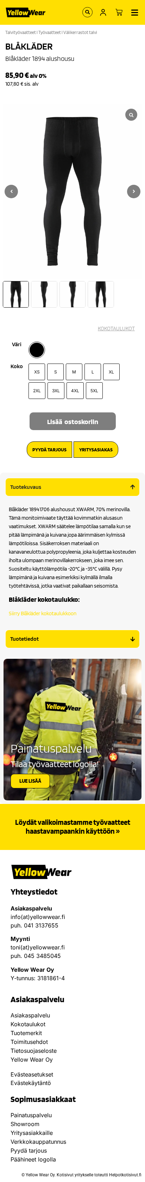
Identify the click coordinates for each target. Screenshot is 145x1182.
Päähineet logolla (33, 1159)
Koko (17, 366)
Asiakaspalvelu (30, 1015)
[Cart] (119, 12)
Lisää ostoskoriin (72, 421)
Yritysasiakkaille (32, 1132)
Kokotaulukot (28, 1024)
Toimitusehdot (29, 1041)
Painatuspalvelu (31, 1115)
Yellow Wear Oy (32, 1059)
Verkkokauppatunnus (38, 1141)
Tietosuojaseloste (34, 1050)
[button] (133, 191)
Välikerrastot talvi (80, 32)
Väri (16, 344)
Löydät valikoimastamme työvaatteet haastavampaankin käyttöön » (72, 826)
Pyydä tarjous (29, 1150)
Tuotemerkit (26, 1033)
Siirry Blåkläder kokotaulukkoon (42, 613)
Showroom (25, 1123)
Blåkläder (29, 46)
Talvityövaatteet (20, 32)
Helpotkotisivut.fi (125, 1174)
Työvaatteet (49, 32)
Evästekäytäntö (31, 1082)
